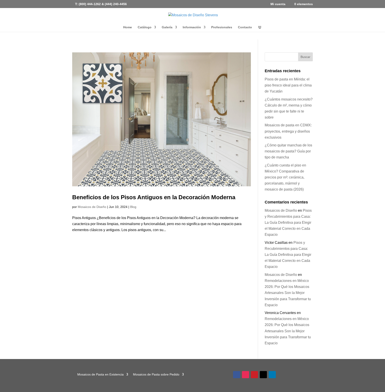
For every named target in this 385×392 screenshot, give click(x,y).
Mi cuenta (277, 4)
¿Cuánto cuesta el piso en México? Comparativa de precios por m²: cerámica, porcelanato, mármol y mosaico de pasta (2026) (285, 177)
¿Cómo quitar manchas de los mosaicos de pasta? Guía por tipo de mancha (288, 151)
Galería (167, 27)
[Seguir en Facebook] (236, 374)
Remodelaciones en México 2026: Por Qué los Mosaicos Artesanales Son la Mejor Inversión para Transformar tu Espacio (288, 293)
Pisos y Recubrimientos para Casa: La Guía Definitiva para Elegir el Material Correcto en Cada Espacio (288, 223)
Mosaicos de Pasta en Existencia (100, 374)
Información (192, 27)
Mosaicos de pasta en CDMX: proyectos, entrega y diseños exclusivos (288, 131)
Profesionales (221, 27)
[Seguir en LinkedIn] (272, 374)
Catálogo (145, 27)
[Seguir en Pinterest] (254, 374)
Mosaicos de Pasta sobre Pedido (156, 374)
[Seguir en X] (263, 374)
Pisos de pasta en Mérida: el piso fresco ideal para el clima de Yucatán (288, 85)
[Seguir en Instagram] (245, 374)
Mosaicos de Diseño (92, 207)
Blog (133, 207)
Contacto (245, 27)
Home (127, 27)
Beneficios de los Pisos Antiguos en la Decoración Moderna (153, 197)
